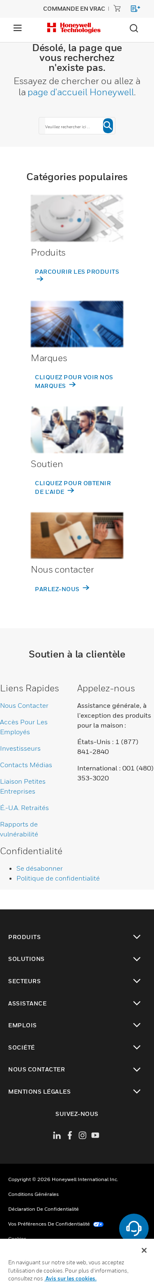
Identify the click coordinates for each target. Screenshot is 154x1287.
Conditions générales (33, 1194)
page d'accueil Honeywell (81, 92)
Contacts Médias (26, 765)
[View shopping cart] (131, 10)
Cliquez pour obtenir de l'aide (73, 487)
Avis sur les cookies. (70, 1278)
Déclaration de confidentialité (43, 1209)
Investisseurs (20, 748)
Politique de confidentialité (58, 878)
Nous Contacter (24, 705)
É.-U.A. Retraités (24, 807)
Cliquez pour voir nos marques (74, 381)
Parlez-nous (58, 588)
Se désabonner (39, 868)
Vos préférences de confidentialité (49, 1224)
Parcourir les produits (77, 271)
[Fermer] (144, 1250)
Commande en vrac (74, 8)
